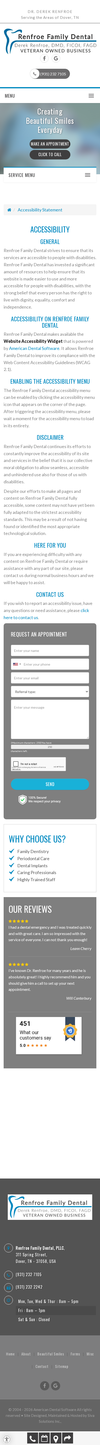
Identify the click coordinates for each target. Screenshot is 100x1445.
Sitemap (61, 1366)
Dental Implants (32, 865)
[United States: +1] (16, 664)
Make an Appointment (44, 1438)
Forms (75, 1353)
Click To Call (49, 155)
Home (10, 1353)
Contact (42, 1366)
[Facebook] (44, 59)
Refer (67, 1438)
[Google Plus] (56, 59)
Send (50, 784)
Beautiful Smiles (50, 1353)
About (26, 1353)
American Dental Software (34, 348)
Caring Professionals (36, 872)
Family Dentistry (33, 851)
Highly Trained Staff (36, 879)
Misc (90, 1353)
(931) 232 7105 (32, 1438)
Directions (55, 1438)
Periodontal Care (33, 858)
